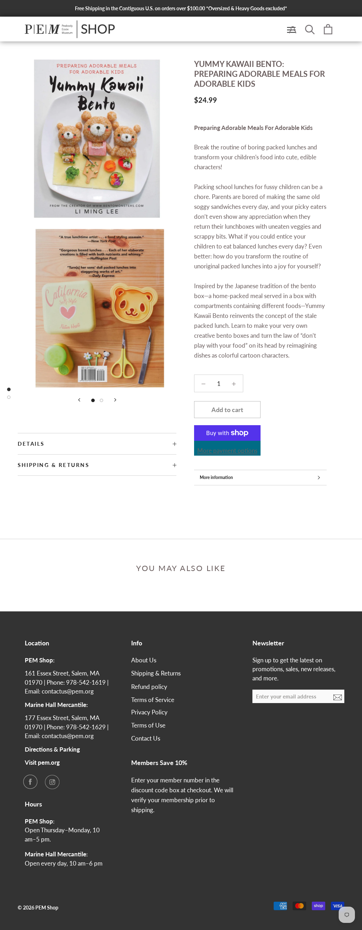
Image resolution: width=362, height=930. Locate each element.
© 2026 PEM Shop (38, 908)
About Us (143, 660)
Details (31, 443)
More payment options (227, 450)
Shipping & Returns (53, 465)
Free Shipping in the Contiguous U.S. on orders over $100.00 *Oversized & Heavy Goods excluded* (181, 8)
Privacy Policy (149, 712)
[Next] (115, 399)
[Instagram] (52, 781)
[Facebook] (30, 781)
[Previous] (79, 399)
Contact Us (145, 738)
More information (216, 477)
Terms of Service (152, 699)
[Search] (310, 29)
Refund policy (149, 686)
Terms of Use (148, 725)
